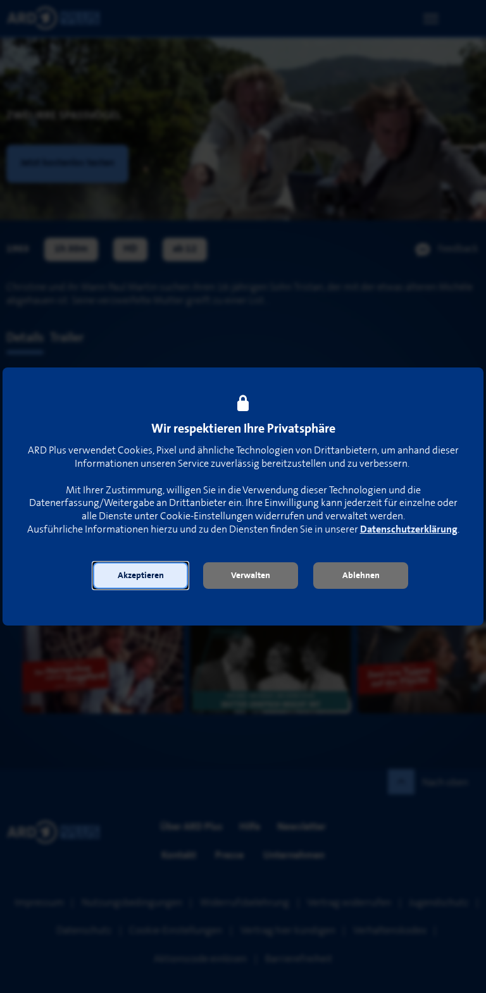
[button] (140, 575)
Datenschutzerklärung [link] (409, 530)
